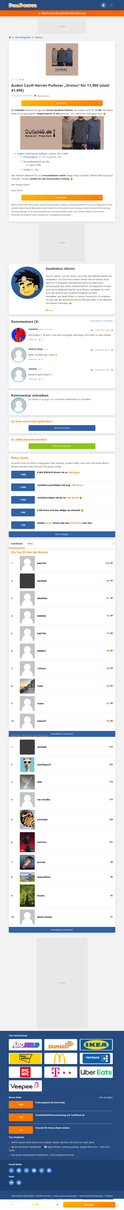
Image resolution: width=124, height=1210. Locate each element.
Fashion (39, 37)
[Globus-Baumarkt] (61, 1044)
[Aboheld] (25, 1044)
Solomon (42, 842)
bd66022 (41, 615)
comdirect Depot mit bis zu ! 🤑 (59, 497)
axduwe (35, 368)
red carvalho (43, 799)
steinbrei (41, 329)
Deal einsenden (62, 427)
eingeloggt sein (46, 399)
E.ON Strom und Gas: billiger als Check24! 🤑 (60, 510)
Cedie (40, 686)
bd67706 (41, 633)
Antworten (33, 339)
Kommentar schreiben (101, 320)
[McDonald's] (61, 1058)
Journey (41, 862)
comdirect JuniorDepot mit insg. (60, 485)
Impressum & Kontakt (22, 1195)
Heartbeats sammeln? (62, 733)
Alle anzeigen (62, 534)
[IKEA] (96, 1044)
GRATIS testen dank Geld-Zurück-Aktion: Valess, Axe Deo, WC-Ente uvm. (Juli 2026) (52, 1142)
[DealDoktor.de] (23, 5)
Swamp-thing (38, 349)
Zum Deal (61, 103)
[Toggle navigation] (111, 5)
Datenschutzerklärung (91, 1195)
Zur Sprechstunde (62, 446)
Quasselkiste (44, 877)
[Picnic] (25, 1072)
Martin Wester (44, 917)
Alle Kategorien (23, 37)
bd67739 (41, 563)
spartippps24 (44, 764)
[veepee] (25, 1085)
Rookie (40, 895)
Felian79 (41, 721)
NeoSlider (42, 598)
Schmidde (42, 819)
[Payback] (96, 1058)
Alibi (39, 781)
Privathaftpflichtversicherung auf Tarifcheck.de (60, 1115)
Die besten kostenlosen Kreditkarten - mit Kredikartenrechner (42, 1154)
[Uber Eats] (96, 1072)
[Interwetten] (25, 1058)
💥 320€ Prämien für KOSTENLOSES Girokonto (62, 13)
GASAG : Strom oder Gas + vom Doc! (64, 522)
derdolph (42, 580)
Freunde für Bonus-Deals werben (52, 1127)
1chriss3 (41, 668)
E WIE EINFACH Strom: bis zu (58, 472)
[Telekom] (61, 1072)
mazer (40, 703)
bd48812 (41, 650)
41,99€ (42, 156)
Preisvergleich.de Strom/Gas (50, 1102)
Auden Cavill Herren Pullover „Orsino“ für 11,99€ (42, 153)
